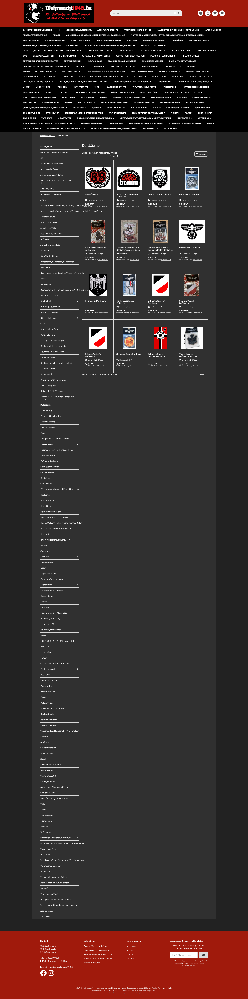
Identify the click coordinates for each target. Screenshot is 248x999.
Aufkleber (132, 40)
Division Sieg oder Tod (153, 61)
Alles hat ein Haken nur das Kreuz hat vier (178, 30)
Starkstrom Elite (117, 113)
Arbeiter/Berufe (31, 40)
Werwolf (211, 123)
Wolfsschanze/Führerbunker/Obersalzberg (114, 128)
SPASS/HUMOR (52, 113)
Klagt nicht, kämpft (116, 87)
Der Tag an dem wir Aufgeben (96, 56)
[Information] (175, 13)
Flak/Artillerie (70, 71)
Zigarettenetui (150, 128)
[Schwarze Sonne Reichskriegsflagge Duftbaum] (160, 338)
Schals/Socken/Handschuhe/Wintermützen (45, 108)
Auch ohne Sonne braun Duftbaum (127, 195)
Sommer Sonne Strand (177, 108)
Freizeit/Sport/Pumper (142, 71)
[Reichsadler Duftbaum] (192, 231)
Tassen (188, 113)
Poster (68, 102)
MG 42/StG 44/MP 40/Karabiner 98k (39, 97)
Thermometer (205, 113)
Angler (56, 35)
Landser (49, 92)
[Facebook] (43, 973)
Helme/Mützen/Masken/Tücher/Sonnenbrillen (83, 82)
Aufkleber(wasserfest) (155, 40)
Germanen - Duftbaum (189, 194)
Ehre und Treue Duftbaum (160, 194)
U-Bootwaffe (64, 118)
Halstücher (140, 77)
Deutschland (95, 61)
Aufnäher (178, 40)
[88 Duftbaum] (98, 178)
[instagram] (51, 973)
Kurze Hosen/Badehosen (196, 87)
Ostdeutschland (160, 97)
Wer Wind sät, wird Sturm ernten (185, 123)
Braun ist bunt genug (181, 51)
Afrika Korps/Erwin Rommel (137, 30)
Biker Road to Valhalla (100, 51)
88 (58, 30)
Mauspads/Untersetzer (177, 92)
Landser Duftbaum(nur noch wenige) (96, 248)
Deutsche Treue (191, 56)
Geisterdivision (30, 77)
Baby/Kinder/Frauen (199, 40)
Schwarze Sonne (139, 108)
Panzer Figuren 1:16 (201, 97)
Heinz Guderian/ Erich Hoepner (38, 82)
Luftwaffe (64, 92)
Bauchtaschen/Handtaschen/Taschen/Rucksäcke (110, 45)
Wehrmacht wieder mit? (92, 123)
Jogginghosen (43, 87)
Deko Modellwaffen (43, 56)
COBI (25, 56)
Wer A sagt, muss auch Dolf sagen (146, 123)
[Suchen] (179, 13)
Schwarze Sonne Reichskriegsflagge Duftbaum (156, 355)
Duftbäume (82, 66)
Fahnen (191, 66)
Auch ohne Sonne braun (109, 40)
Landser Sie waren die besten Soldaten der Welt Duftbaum (159, 248)
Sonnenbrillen (202, 108)
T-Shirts (175, 113)
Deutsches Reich (72, 61)
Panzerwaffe (29, 102)
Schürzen (96, 108)
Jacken (26, 87)
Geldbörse (49, 77)
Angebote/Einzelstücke (35, 35)
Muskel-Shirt (87, 97)
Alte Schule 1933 (213, 30)
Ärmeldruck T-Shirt (81, 40)
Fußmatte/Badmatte (170, 71)
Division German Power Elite (122, 61)
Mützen (103, 97)
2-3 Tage (99, 200)
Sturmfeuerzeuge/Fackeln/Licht (148, 113)
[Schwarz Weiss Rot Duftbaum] (160, 284)
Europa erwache (150, 66)
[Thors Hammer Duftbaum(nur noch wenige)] (192, 338)
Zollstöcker (170, 128)
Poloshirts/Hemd (50, 102)
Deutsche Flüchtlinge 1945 (164, 56)
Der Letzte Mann (67, 56)
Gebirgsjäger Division (197, 71)
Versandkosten (103, 206)
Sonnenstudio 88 (31, 113)
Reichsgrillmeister (144, 102)
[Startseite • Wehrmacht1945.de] (59, 22)
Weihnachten (116, 123)
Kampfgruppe (81, 87)
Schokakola (79, 108)
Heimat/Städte (159, 77)
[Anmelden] (208, 13)
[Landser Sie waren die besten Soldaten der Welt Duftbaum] (160, 231)
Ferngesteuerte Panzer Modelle (39, 71)
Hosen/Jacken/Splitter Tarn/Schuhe (132, 82)
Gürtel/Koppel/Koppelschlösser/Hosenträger (103, 77)
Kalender (62, 87)
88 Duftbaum (91, 194)
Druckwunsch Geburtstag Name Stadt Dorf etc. (47, 66)
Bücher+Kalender (207, 51)
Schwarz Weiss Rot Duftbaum (156, 302)
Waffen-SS (203, 118)
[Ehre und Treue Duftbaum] (160, 178)
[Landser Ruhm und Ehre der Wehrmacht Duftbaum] (129, 231)
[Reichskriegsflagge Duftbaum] (129, 284)
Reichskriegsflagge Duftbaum (125, 302)
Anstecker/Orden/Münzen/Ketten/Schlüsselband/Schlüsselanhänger (167, 35)
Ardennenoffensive (55, 40)
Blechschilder (125, 51)
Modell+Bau (68, 97)
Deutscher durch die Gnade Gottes (40, 61)
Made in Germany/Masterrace (91, 92)
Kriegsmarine (169, 87)
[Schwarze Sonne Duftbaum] (129, 338)
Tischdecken (29, 118)
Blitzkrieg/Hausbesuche (153, 51)
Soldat (157, 108)
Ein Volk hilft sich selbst (124, 66)
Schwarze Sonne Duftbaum (128, 354)
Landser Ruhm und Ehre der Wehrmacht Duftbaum (128, 248)
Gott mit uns (67, 77)
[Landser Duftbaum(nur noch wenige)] (98, 231)
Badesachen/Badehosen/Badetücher (42, 45)
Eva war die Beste (173, 66)
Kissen (97, 87)
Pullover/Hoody (86, 102)
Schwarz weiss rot (116, 108)
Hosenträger (166, 82)
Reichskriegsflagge (170, 102)
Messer (198, 92)
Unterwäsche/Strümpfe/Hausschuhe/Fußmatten (145, 118)
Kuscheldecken (31, 92)
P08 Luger (182, 97)
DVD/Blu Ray (99, 66)
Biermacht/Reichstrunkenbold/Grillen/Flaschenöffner (52, 51)
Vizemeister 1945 (184, 118)
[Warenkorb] (215, 13)
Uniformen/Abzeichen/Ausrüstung (94, 118)
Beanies (145, 45)
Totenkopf (46, 118)
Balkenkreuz (72, 45)
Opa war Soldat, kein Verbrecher (129, 97)
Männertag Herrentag (122, 92)
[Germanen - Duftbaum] (192, 178)
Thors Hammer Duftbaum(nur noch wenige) (188, 355)
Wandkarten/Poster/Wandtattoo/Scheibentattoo (48, 123)
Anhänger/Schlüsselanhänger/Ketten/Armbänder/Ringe (95, 35)
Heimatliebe (178, 77)
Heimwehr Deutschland (201, 77)
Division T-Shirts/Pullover (182, 61)
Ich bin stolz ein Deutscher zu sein (195, 82)
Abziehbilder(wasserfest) (79, 30)
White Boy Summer (32, 128)
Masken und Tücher (149, 92)
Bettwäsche (160, 45)
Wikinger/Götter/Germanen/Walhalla (65, 128)
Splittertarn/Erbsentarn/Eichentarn (84, 113)
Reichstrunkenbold (196, 102)
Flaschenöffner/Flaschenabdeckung (105, 71)
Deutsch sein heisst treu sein (130, 56)
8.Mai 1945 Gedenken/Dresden (37, 30)
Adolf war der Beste (107, 30)
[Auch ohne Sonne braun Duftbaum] (129, 178)
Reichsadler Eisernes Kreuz (115, 102)
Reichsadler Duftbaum (189, 247)
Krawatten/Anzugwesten (144, 87)
